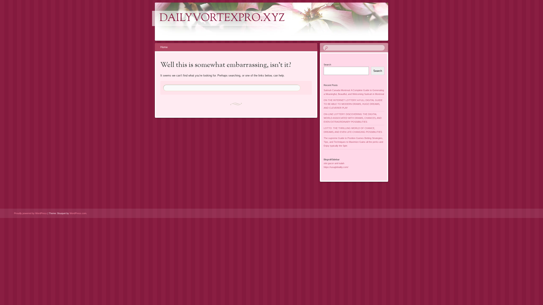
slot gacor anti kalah (334, 163)
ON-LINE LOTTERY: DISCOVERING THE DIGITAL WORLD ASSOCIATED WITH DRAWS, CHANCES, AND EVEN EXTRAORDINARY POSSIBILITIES (353, 118)
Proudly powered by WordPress (30, 213)
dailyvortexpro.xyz (222, 18)
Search (327, 64)
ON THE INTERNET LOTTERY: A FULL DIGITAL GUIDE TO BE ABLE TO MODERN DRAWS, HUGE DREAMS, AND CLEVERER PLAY (353, 104)
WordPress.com (78, 213)
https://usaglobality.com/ (336, 167)
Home (164, 47)
